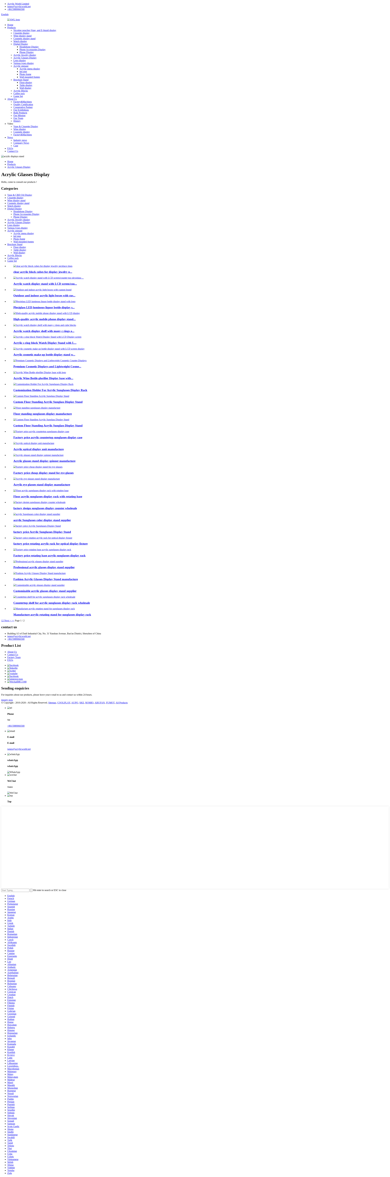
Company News (21, 143)
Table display (26, 85)
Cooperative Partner (23, 107)
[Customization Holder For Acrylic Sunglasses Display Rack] (43, 384)
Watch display (20, 41)
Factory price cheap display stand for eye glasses (43, 472)
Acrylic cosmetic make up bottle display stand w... (44, 354)
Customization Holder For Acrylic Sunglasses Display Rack (50, 390)
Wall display (25, 88)
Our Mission (19, 115)
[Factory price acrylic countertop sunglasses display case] (41, 431)
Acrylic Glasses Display (25, 57)
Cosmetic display (21, 132)
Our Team (18, 118)
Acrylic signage (20, 66)
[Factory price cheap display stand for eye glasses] (37, 467)
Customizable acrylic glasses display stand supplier (44, 591)
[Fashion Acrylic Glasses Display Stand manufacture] (39, 573)
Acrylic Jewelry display (24, 55)
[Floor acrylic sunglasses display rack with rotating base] (41, 490)
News (10, 137)
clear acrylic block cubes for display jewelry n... (42, 271)
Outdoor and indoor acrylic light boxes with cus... (44, 295)
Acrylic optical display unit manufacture (38, 449)
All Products (122, 702)
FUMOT (110, 702)
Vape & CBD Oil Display (19, 195)
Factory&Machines (22, 101)
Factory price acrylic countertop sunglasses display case (47, 437)
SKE (81, 702)
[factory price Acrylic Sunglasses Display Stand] (37, 526)
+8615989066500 (16, 9)
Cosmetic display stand (24, 38)
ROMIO (89, 702)
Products (11, 27)
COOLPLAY (63, 702)
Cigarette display (21, 33)
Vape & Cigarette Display (25, 126)
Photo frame (25, 74)
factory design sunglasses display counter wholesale (45, 508)
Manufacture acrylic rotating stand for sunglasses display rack (52, 614)
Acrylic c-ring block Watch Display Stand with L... (44, 342)
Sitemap (52, 702)
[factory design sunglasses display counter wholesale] (39, 502)
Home (10, 25)
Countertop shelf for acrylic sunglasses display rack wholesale (51, 602)
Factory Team (14, 657)
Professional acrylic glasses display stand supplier (44, 567)
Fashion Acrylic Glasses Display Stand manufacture (45, 579)
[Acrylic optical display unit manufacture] (33, 443)
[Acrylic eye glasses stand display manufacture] (36, 478)
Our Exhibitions (21, 110)
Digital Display (20, 44)
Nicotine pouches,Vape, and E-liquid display (34, 30)
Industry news (20, 140)
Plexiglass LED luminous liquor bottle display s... (44, 307)
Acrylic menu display (30, 68)
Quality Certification (23, 104)
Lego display (19, 60)
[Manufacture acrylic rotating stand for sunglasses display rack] (44, 608)
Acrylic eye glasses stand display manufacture (41, 484)
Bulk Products (20, 112)
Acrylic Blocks (20, 90)
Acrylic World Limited (18, 3)
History (17, 121)
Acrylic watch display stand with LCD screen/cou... (45, 283)
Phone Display (27, 52)
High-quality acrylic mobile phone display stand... (44, 319)
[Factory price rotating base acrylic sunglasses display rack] (42, 549)
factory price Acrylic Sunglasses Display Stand (42, 531)
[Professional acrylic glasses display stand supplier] (38, 561)
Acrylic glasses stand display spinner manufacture (44, 461)
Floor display (26, 82)
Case (15, 145)
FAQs (10, 148)
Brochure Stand (20, 79)
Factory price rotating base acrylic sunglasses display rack (49, 555)
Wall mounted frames (30, 77)
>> (13, 620)
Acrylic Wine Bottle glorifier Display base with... (43, 378)
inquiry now (7, 700)
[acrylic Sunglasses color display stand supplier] (36, 514)
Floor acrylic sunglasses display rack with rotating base (47, 496)
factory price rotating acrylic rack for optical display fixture (50, 543)
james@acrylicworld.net (19, 6)
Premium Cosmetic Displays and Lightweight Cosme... (47, 366)
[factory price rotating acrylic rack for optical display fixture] (42, 538)
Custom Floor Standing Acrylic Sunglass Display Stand (48, 401)
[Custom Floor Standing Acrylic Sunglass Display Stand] (41, 396)
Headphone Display (29, 46)
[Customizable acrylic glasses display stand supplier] (39, 585)
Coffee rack (19, 93)
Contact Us (12, 151)
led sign (23, 71)
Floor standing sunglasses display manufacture (42, 413)
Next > (8, 620)
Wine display (19, 129)
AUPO (74, 702)
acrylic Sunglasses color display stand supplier (42, 520)
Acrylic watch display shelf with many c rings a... (43, 331)
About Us (12, 99)
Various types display (23, 63)
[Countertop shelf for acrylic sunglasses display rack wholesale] (44, 597)
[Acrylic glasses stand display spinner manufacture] (38, 455)
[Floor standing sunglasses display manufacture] (36, 408)
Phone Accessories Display (33, 49)
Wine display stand (22, 35)
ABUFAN (100, 702)
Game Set (18, 96)
